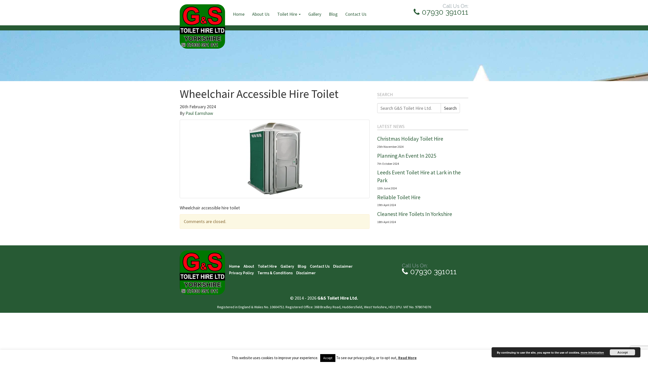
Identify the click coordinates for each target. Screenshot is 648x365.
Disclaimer (343, 266)
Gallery (314, 14)
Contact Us (356, 14)
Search (450, 108)
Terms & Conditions (275, 273)
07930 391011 (444, 12)
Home (239, 14)
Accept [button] (327, 358)
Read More (407, 357)
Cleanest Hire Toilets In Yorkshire (414, 214)
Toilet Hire (287, 14)
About (249, 266)
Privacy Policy (241, 273)
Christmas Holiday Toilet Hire (410, 138)
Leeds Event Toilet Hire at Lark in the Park (419, 176)
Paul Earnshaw (199, 113)
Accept (622, 352)
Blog (333, 14)
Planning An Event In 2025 (406, 155)
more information (592, 352)
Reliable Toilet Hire (398, 197)
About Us (261, 14)
